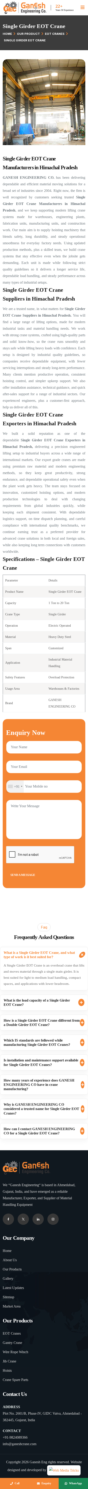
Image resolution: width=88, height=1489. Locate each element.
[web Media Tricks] (64, 1470)
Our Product (28, 33)
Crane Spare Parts (15, 1380)
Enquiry (46, 1483)
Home (7, 33)
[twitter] (23, 1219)
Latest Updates (13, 1288)
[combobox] (15, 786)
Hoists (7, 1370)
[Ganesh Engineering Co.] (24, 7)
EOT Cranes (55, 33)
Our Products (12, 1269)
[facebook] (8, 1219)
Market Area (12, 1306)
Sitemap (8, 1297)
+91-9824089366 (15, 1437)
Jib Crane (9, 1361)
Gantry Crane (12, 1343)
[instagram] (38, 1219)
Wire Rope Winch (15, 1352)
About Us (10, 1260)
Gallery (8, 1278)
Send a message (22, 875)
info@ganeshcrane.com (19, 1444)
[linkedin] (53, 1219)
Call (17, 1483)
